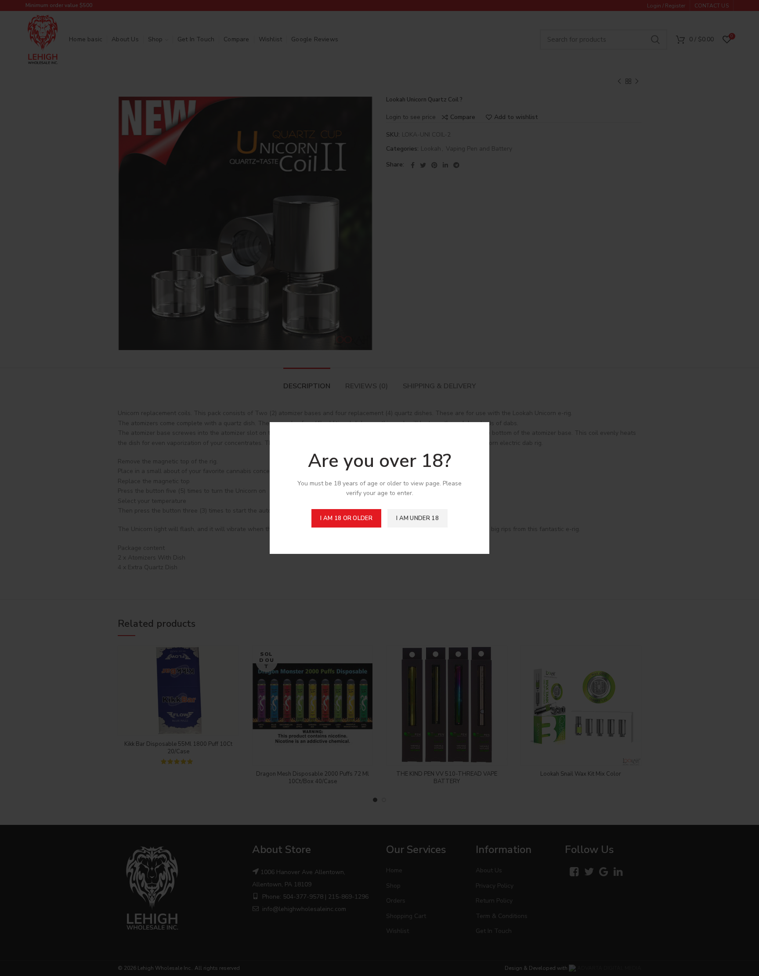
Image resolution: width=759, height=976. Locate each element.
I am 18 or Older (346, 518)
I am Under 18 (417, 518)
